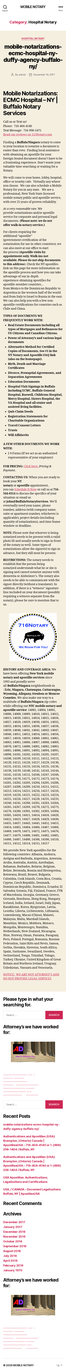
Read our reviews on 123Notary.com (27, 134)
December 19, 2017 (44, 74)
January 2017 (12, 1227)
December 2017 (14, 1222)
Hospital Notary (33, 38)
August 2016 (12, 1251)
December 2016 (14, 1231)
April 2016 (10, 1260)
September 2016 (14, 1246)
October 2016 (12, 1241)
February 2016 (13, 1265)
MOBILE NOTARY (33, 7)
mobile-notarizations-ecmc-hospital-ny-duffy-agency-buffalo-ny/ (33, 56)
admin (22, 74)
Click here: (31, 466)
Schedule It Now (25, 489)
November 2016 (14, 1236)
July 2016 (10, 1256)
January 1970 (12, 1270)
